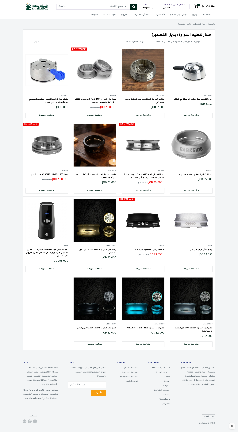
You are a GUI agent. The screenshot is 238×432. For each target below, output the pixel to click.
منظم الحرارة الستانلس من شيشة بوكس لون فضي (144, 101)
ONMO (210, 246)
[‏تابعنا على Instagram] (30, 421)
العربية (206, 416)
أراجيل (194, 15)
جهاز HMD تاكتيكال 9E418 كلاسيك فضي (49, 175)
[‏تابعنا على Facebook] (35, 421)
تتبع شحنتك (109, 15)
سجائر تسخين (142, 15)
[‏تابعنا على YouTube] (24, 421)
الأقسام (161, 15)
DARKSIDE (209, 171)
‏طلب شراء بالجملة (161, 368)
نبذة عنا (166, 395)
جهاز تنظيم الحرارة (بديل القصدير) (191, 24)
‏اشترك (98, 393)
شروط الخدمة (131, 381)
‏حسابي (166, 8)
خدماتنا (167, 377)
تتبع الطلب (164, 386)
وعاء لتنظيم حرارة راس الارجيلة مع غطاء (193, 99)
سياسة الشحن (131, 368)
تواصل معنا (164, 399)
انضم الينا (165, 404)
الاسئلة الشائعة (162, 390)
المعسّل (206, 15)
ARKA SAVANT (111, 246)
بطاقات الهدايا (163, 373)
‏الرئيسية (211, 24)
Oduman (64, 95)
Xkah (66, 246)
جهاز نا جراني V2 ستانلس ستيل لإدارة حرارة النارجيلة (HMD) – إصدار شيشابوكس (144, 176)
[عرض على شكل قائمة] (30, 42)
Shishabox (208, 95)
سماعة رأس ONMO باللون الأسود (149, 250)
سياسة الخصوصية (129, 377)
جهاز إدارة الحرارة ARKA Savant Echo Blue (145, 328)
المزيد (95, 15)
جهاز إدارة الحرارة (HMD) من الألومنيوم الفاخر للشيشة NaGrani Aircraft (95, 101)
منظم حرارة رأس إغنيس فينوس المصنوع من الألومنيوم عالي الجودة (48, 101)
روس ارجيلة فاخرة (178, 15)
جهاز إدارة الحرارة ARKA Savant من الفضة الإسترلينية (194, 329)
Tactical (64, 171)
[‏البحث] (133, 7)
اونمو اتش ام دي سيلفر (201, 250)
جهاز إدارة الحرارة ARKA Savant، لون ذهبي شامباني (97, 251)
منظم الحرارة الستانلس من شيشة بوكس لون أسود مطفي (96, 176)
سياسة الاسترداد (129, 373)
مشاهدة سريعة (191, 115)
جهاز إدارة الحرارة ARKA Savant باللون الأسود (96, 328)
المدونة (167, 381)
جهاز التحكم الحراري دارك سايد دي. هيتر (194, 175)
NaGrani (113, 95)
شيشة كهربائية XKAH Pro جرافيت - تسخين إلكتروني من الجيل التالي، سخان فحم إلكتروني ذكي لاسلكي (47, 253)
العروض (124, 15)
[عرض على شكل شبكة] (32, 42)
